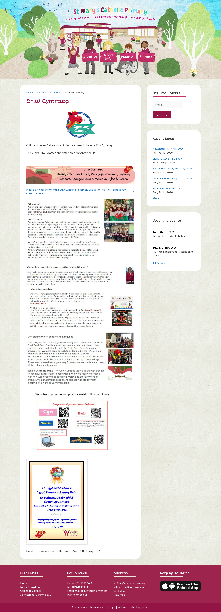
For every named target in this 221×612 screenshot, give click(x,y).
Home (29, 92)
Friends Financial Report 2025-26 (172, 178)
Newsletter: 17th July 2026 (168, 148)
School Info (108, 57)
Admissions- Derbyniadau (35, 594)
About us (90, 57)
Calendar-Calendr (30, 590)
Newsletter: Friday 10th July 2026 (172, 168)
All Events (159, 263)
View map (119, 594)
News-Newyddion (30, 587)
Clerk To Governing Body (167, 158)
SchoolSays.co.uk (138, 607)
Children (127, 57)
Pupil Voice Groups (57, 92)
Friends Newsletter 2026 (167, 188)
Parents (146, 57)
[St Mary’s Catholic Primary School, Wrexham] (94, 39)
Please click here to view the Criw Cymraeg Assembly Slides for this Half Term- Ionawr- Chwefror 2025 (77, 191)
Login (112, 607)
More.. (157, 198)
